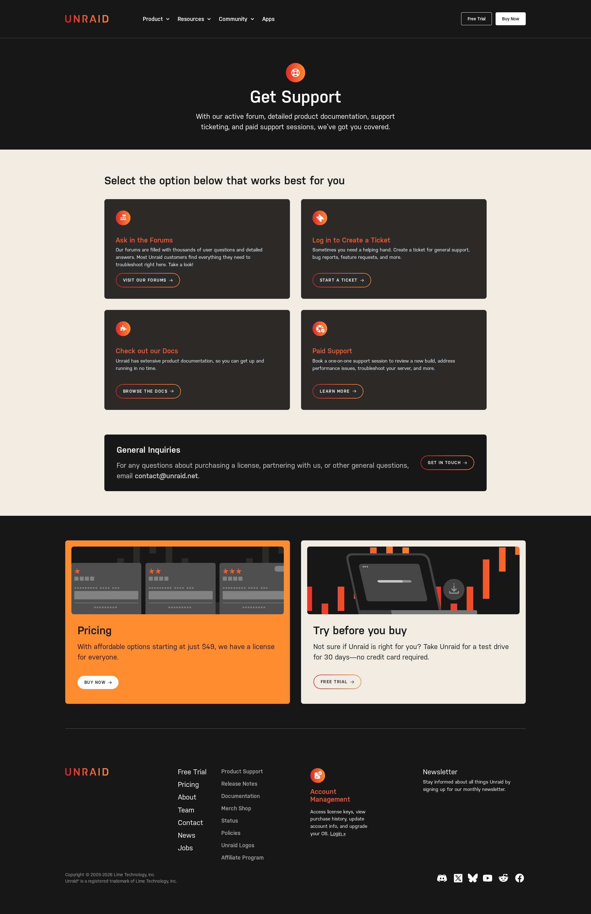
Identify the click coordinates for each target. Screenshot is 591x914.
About (187, 797)
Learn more (335, 391)
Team (186, 810)
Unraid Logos (237, 845)
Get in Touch (444, 462)
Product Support (242, 771)
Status (229, 820)
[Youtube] (487, 878)
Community (233, 19)
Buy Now (510, 18)
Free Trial (476, 18)
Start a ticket (339, 280)
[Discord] (442, 878)
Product (153, 19)
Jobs (185, 848)
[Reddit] (503, 878)
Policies (230, 833)
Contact (190, 823)
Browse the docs (145, 391)
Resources (191, 19)
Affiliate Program (242, 857)
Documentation (240, 796)
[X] (458, 878)
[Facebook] (519, 878)
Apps (268, 19)
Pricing (188, 784)
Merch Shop (236, 808)
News (186, 835)
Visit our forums (145, 280)
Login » (338, 833)
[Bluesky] (473, 878)
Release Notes (239, 783)
